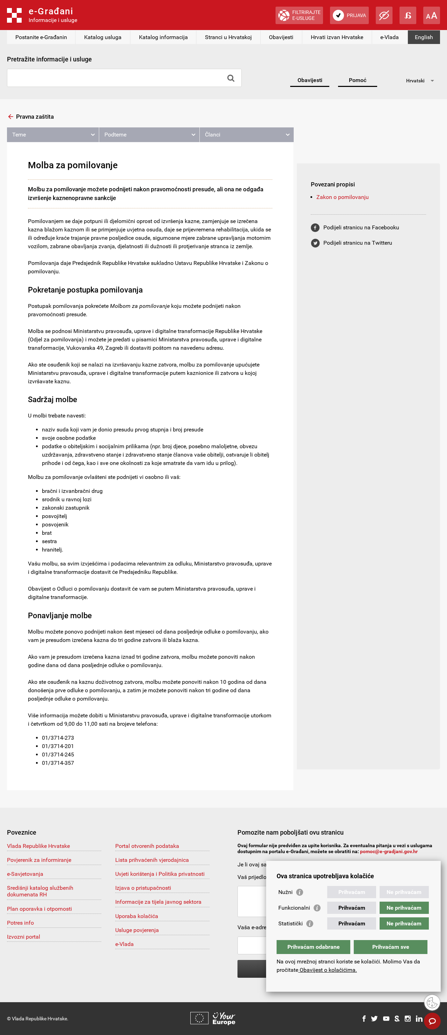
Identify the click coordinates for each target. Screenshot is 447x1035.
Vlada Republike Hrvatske (38, 846)
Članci (212, 134)
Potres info (20, 922)
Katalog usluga (103, 37)
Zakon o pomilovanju (342, 197)
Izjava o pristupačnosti (143, 888)
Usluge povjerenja (137, 930)
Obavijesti (281, 37)
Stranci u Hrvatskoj (228, 37)
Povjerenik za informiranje (39, 860)
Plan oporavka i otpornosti (39, 908)
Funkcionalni (294, 907)
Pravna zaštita (35, 116)
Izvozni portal (23, 936)
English (424, 37)
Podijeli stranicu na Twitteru (357, 242)
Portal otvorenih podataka (147, 846)
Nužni (285, 892)
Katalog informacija (163, 37)
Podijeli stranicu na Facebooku (361, 227)
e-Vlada (389, 37)
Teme (19, 134)
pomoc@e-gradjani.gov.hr (389, 851)
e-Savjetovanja (25, 874)
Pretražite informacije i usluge (49, 59)
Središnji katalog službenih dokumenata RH (40, 891)
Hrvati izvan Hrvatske (337, 37)
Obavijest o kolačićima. (327, 970)
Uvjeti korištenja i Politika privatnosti (160, 874)
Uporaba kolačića (136, 916)
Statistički (290, 923)
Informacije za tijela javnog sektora (158, 902)
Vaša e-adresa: (255, 927)
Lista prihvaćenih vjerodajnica (152, 860)
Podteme (115, 134)
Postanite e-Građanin (41, 37)
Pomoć (357, 80)
